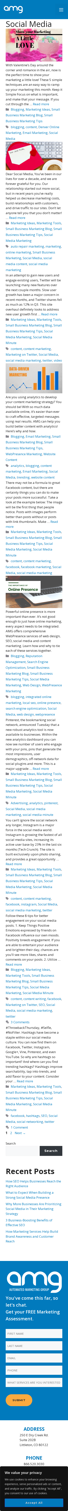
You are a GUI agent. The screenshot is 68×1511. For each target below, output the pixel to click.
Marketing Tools (49, 223)
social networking (30, 1121)
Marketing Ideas (38, 109)
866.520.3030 (34, 1464)
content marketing (37, 349)
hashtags (33, 1115)
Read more (41, 104)
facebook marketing (36, 567)
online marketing (18, 252)
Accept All (34, 1503)
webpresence (45, 714)
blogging (17, 127)
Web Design (31, 685)
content (31, 127)
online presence (49, 702)
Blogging (17, 109)
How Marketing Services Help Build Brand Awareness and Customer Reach (32, 1236)
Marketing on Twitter (21, 354)
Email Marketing (35, 132)
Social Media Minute (38, 993)
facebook (12, 567)
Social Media (32, 258)
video (58, 360)
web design (25, 714)
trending (23, 477)
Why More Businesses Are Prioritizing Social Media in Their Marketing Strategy (33, 1209)
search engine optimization (26, 708)
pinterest (51, 803)
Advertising (19, 803)
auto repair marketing (27, 246)
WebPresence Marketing (24, 454)
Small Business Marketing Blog (29, 229)
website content (43, 477)
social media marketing (23, 360)
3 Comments (20, 1022)
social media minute (38, 814)
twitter (47, 360)
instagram (28, 904)
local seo (29, 702)
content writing (34, 999)
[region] (34, 1488)
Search (11, 1143)
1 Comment (19, 1127)
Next (20, 1133)
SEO (42, 1004)
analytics (17, 465)
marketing (53, 246)
